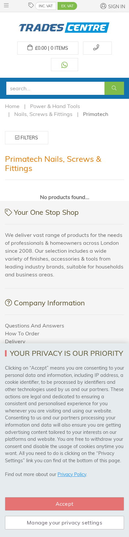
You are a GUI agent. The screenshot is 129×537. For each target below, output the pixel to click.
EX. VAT (67, 6)
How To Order (22, 333)
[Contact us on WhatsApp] (64, 64)
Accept (64, 503)
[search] (55, 88)
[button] (8, 5)
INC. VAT (46, 6)
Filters (28, 138)
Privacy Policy (72, 474)
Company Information (49, 302)
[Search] (114, 88)
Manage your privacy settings (64, 522)
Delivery (15, 341)
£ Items (50, 48)
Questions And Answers (34, 325)
